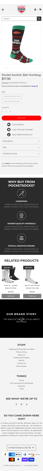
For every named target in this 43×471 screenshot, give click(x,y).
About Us (21, 355)
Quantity (5, 107)
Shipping (5, 83)
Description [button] (8, 141)
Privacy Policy (21, 352)
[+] (10, 111)
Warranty (21, 386)
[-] (2, 111)
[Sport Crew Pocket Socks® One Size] (32, 275)
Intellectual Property (21, 358)
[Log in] (35, 10)
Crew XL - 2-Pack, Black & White (11, 286)
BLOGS (21, 360)
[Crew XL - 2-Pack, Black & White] (11, 275)
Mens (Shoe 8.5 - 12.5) (12, 96)
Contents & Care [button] (10, 154)
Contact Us (21, 363)
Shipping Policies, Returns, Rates (21, 349)
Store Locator (21, 366)
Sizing (21, 380)
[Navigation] (3, 9)
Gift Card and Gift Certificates (21, 383)
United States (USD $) (20, 447)
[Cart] (40, 9)
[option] (4, 67)
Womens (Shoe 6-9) (11, 101)
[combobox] (19, 18)
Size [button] (4, 147)
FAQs (21, 389)
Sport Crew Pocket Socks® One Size (32, 286)
